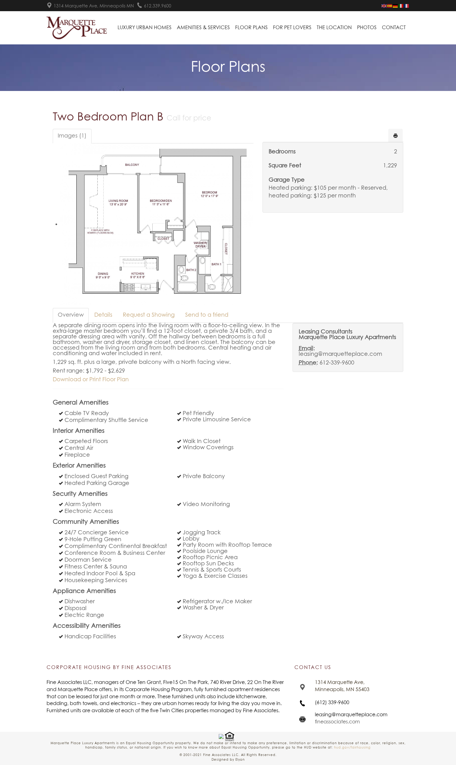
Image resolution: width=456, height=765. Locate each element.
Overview (71, 315)
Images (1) (72, 136)
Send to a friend (206, 315)
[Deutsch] (395, 6)
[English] (384, 6)
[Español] (390, 6)
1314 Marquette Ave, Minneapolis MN (94, 6)
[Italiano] (401, 6)
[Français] (406, 6)
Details (103, 315)
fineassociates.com (337, 721)
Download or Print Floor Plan (91, 379)
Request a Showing (149, 315)
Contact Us (312, 667)
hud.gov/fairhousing (352, 747)
